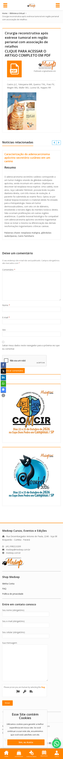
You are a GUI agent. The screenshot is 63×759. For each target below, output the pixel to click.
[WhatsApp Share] (3, 383)
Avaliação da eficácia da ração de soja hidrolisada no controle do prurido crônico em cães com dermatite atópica (33, 157)
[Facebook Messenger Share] (3, 389)
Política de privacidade (12, 593)
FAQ (4, 588)
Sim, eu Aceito (26, 742)
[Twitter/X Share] (3, 371)
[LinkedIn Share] (3, 377)
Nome (6, 305)
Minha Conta (8, 583)
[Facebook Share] (3, 365)
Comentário (8, 269)
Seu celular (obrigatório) (13, 632)
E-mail (6, 317)
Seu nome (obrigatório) (13, 610)
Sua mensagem (9, 642)
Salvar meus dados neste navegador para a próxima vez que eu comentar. (31, 347)
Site (4, 329)
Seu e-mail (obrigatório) (13, 621)
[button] (3, 395)
